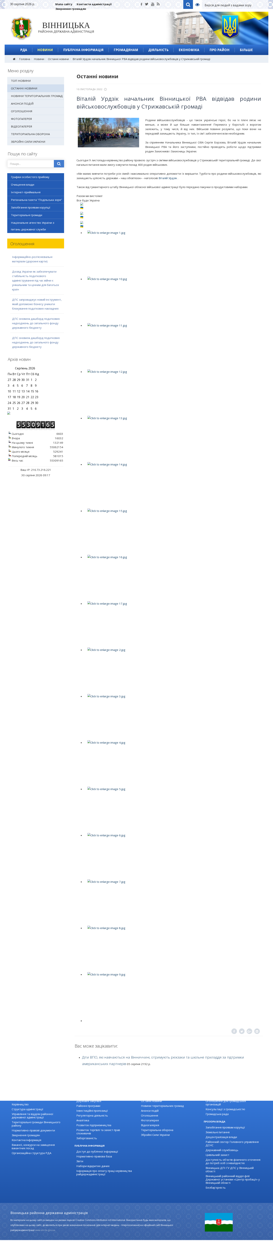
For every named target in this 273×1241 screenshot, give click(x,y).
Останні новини (58, 59)
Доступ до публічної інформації (97, 1151)
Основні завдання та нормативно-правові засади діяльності (39, 1097)
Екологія (81, 1096)
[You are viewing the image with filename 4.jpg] (172, 762)
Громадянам (126, 50)
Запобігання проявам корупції (30, 207)
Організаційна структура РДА (31, 1153)
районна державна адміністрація (66, 28)
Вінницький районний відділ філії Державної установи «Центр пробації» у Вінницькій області (233, 1179)
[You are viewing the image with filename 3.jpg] (172, 716)
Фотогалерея (21, 119)
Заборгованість (86, 1138)
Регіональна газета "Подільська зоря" (36, 200)
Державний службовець (222, 1150)
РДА (23, 50)
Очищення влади (22, 184)
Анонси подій (22, 103)
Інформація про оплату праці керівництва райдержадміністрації (104, 1172)
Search (188, 4)
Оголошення (21, 111)
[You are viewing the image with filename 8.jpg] (172, 948)
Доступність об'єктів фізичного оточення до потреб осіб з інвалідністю (233, 1161)
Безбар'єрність (216, 1187)
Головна (24, 59)
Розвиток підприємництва (93, 1125)
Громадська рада (217, 1114)
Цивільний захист (217, 1155)
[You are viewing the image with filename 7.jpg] (172, 901)
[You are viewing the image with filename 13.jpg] (172, 438)
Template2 (199, 4)
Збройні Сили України (28, 141)
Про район (219, 50)
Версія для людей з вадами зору (228, 5)
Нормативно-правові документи (33, 1130)
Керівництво (20, 1104)
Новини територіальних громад (37, 96)
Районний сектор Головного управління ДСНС (232, 1143)
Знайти (59, 163)
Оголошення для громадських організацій (226, 1102)
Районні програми (88, 1106)
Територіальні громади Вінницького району (36, 1123)
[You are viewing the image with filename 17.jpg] (172, 623)
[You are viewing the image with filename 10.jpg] (172, 299)
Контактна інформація (26, 1140)
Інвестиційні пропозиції (92, 1110)
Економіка (189, 50)
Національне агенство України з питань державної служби (32, 226)
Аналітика (82, 1120)
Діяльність (158, 50)
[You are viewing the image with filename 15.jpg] (172, 531)
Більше (246, 50)
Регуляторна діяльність (92, 1115)
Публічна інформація (83, 50)
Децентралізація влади (221, 1137)
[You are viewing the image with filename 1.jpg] (172, 252)
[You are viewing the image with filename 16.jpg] (172, 577)
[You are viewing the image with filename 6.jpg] (172, 855)
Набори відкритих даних (93, 1166)
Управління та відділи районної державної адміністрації (32, 1115)
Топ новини (21, 80)
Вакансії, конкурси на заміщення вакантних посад (33, 1146)
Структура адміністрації (27, 1109)
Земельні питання (218, 1132)
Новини (45, 50)
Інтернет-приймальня (25, 192)
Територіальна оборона (30, 134)
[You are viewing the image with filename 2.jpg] (172, 670)
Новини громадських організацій (228, 1096)
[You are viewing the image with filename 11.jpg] (172, 345)
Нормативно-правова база (94, 1156)
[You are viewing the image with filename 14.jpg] (172, 484)
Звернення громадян (70, 9)
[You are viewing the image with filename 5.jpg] (172, 809)
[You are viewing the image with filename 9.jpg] (172, 994)
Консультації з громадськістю (225, 1109)
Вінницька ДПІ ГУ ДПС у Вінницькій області (230, 1169)
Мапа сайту (63, 4)
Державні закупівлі (88, 1101)
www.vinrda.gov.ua (45, 1230)
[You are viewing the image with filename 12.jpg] (172, 391)
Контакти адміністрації (94, 4)
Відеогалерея (21, 126)
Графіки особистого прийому (30, 177)
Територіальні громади (26, 215)
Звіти (79, 1161)
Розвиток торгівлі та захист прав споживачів (98, 1131)
